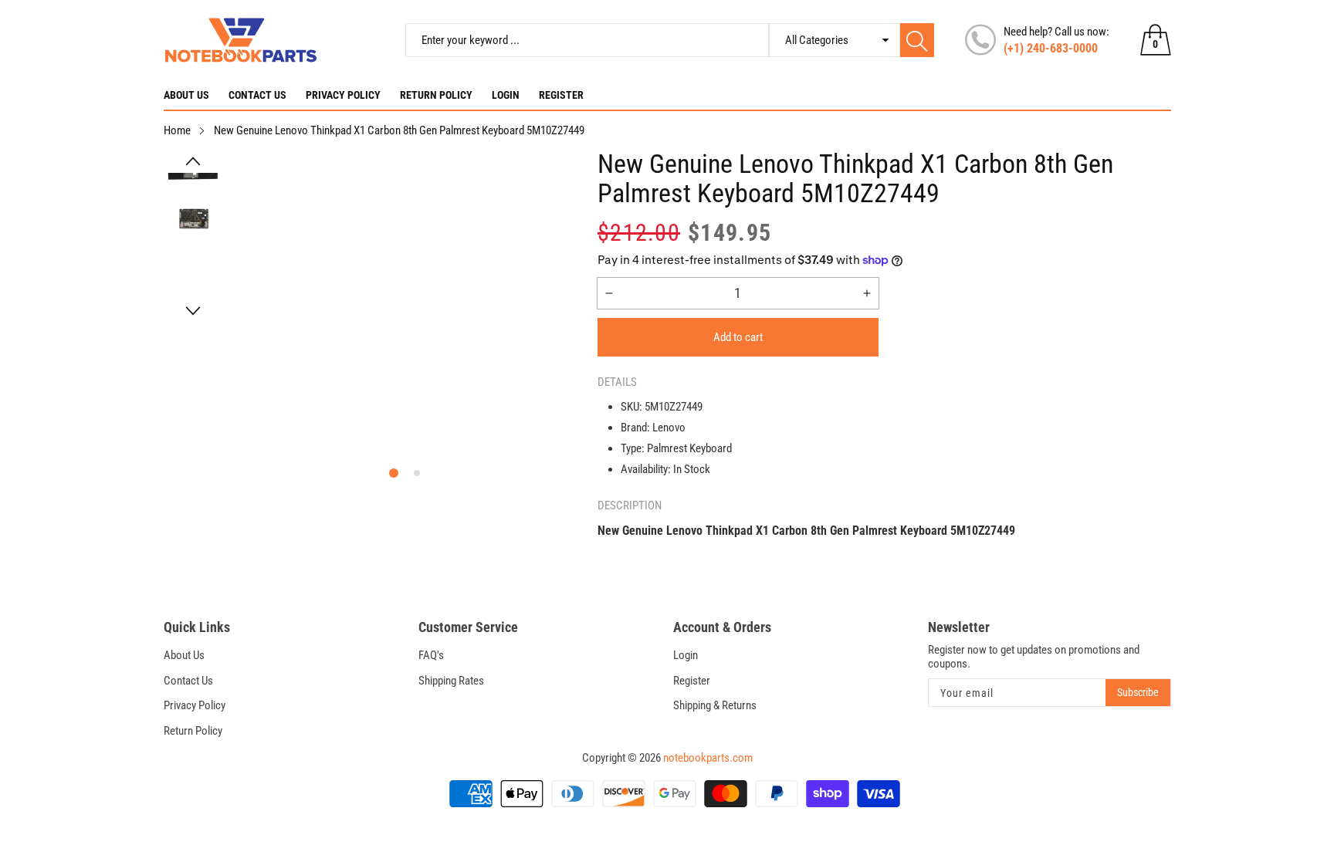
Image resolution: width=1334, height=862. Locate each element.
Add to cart (738, 337)
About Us (186, 95)
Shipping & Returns (715, 705)
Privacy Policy (343, 95)
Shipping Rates (451, 681)
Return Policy (436, 95)
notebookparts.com (708, 758)
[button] (193, 161)
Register (561, 95)
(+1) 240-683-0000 (1051, 48)
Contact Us (257, 95)
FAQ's (431, 655)
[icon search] (917, 40)
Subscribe (1138, 692)
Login (506, 95)
